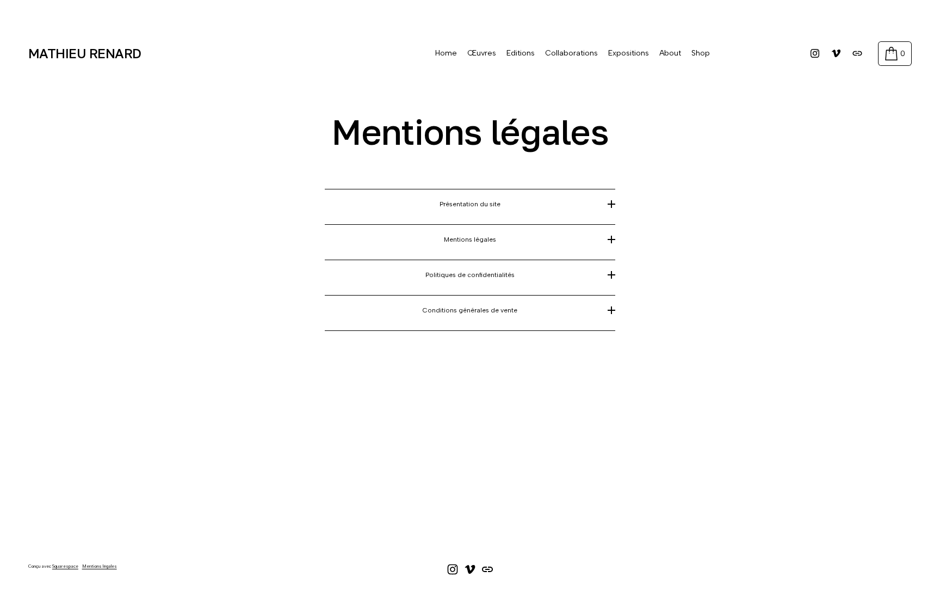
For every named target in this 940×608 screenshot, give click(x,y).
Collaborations (571, 53)
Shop (700, 53)
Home (446, 53)
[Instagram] (814, 53)
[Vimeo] (836, 53)
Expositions (628, 53)
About (670, 53)
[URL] (857, 53)
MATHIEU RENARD (84, 53)
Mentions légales (99, 566)
